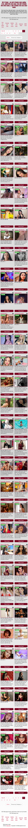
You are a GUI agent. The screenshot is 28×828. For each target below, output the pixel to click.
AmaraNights (18, 628)
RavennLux (17, 585)
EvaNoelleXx (4, 145)
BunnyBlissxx (18, 334)
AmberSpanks (18, 733)
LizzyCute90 (4, 61)
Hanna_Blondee (5, 544)
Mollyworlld (3, 250)
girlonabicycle (4, 418)
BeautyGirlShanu (5, 208)
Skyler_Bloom (4, 229)
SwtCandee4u (18, 292)
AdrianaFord (18, 544)
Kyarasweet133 (18, 82)
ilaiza (2, 585)
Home (8, 37)
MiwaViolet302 (4, 711)
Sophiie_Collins (5, 397)
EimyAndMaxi (4, 753)
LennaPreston (18, 607)
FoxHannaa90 (4, 41)
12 (15, 31)
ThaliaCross (18, 753)
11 (13, 31)
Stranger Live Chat (7, 25)
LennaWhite (18, 376)
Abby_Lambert (4, 334)
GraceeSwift (18, 355)
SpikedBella (4, 355)
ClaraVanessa (18, 711)
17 (4, 33)
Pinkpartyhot (18, 167)
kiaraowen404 (4, 691)
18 (7, 33)
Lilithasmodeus (18, 565)
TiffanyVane (18, 104)
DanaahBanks (18, 670)
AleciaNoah (17, 648)
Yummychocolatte (19, 313)
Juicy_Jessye (18, 41)
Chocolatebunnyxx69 (20, 523)
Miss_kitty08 (4, 124)
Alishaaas (3, 648)
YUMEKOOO (18, 774)
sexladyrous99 (18, 208)
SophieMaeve (4, 460)
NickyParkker (4, 313)
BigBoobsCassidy (19, 691)
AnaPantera (3, 502)
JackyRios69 (18, 460)
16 (1, 33)
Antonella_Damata (5, 481)
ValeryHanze (18, 397)
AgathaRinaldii (18, 145)
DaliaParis (3, 292)
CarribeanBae (18, 250)
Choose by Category (16, 37)
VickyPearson (18, 439)
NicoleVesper (4, 82)
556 (15, 33)
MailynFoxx (3, 104)
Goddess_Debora (5, 523)
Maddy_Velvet (4, 670)
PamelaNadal (18, 418)
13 (18, 31)
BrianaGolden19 (19, 187)
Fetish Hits (8, 825)
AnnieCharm (4, 376)
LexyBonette (4, 565)
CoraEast (17, 502)
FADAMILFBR (4, 187)
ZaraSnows (3, 733)
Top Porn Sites (16, 25)
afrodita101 (3, 167)
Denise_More (18, 481)
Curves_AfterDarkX (19, 229)
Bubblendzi (17, 271)
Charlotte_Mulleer (5, 271)
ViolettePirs (3, 628)
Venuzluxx (17, 124)
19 (9, 33)
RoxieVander (4, 439)
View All (3, 31)
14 (21, 31)
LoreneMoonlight (5, 774)
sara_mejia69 (4, 607)
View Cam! (7, 59)
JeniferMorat (18, 61)
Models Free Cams (12, 25)
